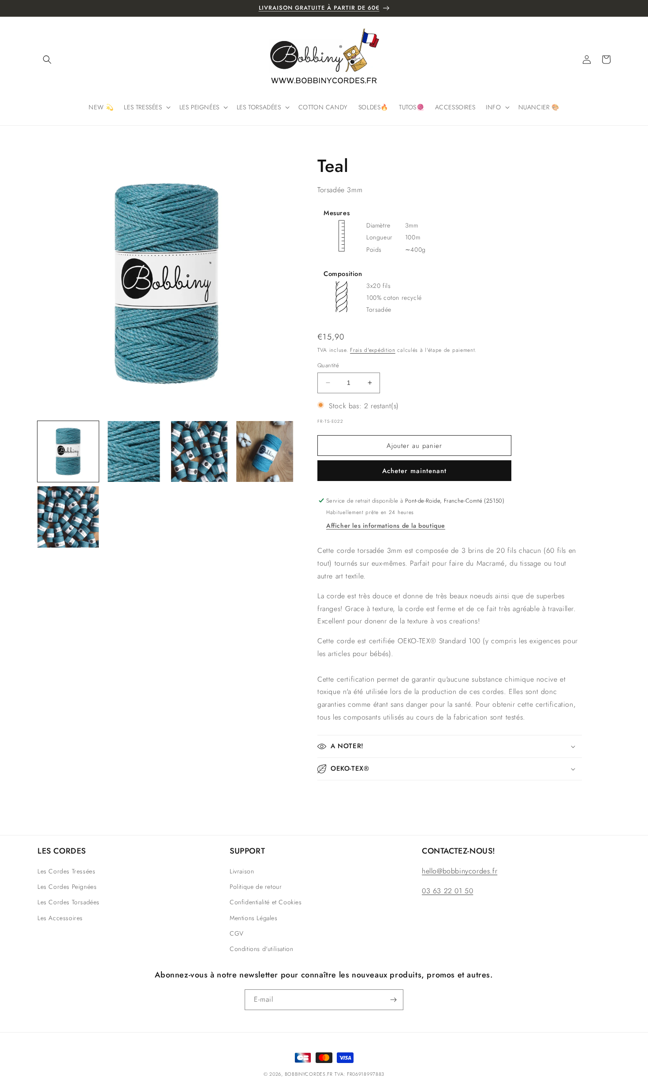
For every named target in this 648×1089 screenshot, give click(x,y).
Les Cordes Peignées (67, 886)
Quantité (328, 365)
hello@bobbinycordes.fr (459, 871)
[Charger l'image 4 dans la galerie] (264, 451)
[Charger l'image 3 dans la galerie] (199, 451)
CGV (237, 933)
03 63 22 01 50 (447, 891)
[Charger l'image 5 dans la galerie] (68, 517)
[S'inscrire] (393, 999)
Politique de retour (256, 886)
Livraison (242, 871)
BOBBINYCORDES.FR (309, 1074)
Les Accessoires (60, 918)
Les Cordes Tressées (66, 871)
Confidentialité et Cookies (266, 902)
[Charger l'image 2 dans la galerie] (133, 451)
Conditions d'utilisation (261, 948)
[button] (47, 59)
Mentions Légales (254, 918)
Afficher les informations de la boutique (385, 525)
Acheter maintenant (414, 471)
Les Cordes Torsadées (68, 902)
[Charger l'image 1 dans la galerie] (68, 451)
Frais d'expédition (372, 350)
